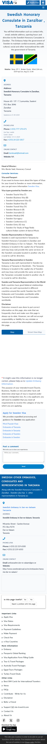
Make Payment (10, 634)
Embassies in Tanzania (11, 431)
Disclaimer (8, 698)
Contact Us (8, 711)
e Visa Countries (11, 642)
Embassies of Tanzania (11, 427)
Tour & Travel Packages (14, 662)
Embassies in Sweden (11, 437)
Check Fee (8, 638)
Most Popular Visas (10, 424)
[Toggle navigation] (43, 7)
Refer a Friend (10, 702)
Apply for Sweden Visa (14, 413)
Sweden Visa (33, 186)
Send (23, 466)
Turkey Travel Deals (12, 674)
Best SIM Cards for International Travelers (22, 682)
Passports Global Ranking (14, 653)
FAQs (6, 690)
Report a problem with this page (23, 604)
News (6, 686)
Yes (25, 600)
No (31, 600)
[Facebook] (4, 720)
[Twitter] (11, 720)
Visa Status (8, 621)
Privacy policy (29, 742)
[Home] (9, 2)
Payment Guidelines (12, 629)
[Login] (43, 2)
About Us (8, 715)
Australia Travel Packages (15, 666)
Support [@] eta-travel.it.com (16, 707)
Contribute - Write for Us (15, 694)
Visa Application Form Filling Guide (19, 658)
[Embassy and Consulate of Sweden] (16, 59)
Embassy (7, 649)
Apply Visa (8, 617)
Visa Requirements (12, 625)
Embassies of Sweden (11, 434)
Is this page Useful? (13, 599)
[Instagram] (18, 720)
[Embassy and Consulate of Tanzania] (30, 59)
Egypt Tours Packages (13, 670)
